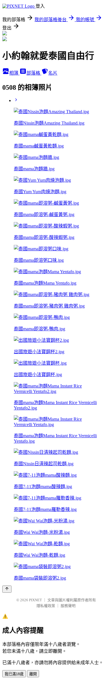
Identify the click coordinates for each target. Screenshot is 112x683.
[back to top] (6, 589)
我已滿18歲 (14, 674)
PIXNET (35, 600)
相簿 (14, 73)
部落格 (33, 73)
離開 (33, 674)
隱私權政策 (45, 606)
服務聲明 (68, 606)
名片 (52, 73)
